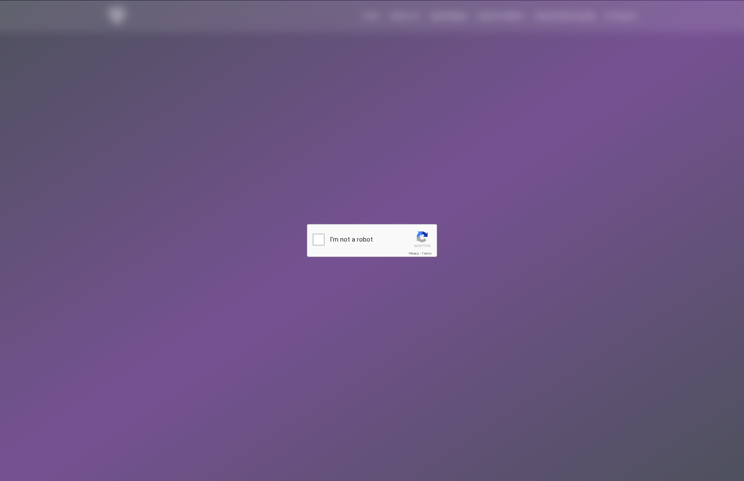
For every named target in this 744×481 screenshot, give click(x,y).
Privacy (414, 253)
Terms (427, 253)
